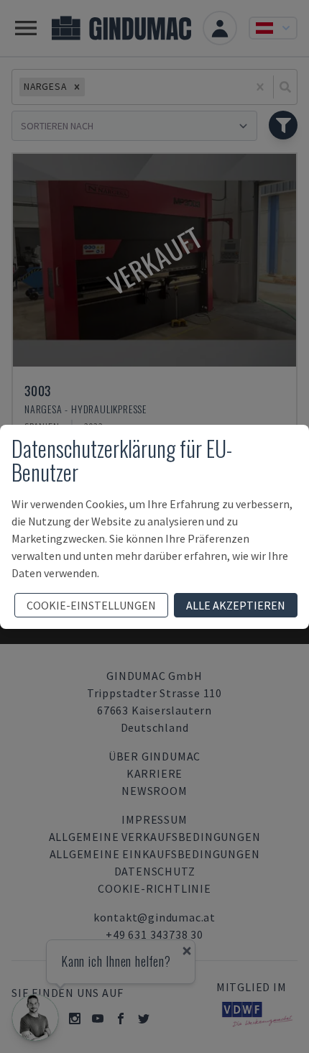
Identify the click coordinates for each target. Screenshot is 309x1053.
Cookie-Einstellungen (91, 605)
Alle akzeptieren (235, 605)
